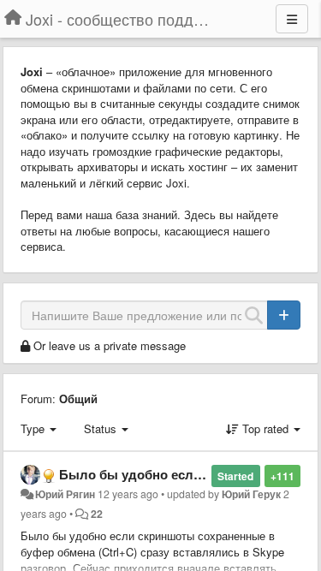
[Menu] (292, 18)
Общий (78, 398)
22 (97, 513)
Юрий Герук (251, 494)
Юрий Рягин (65, 494)
